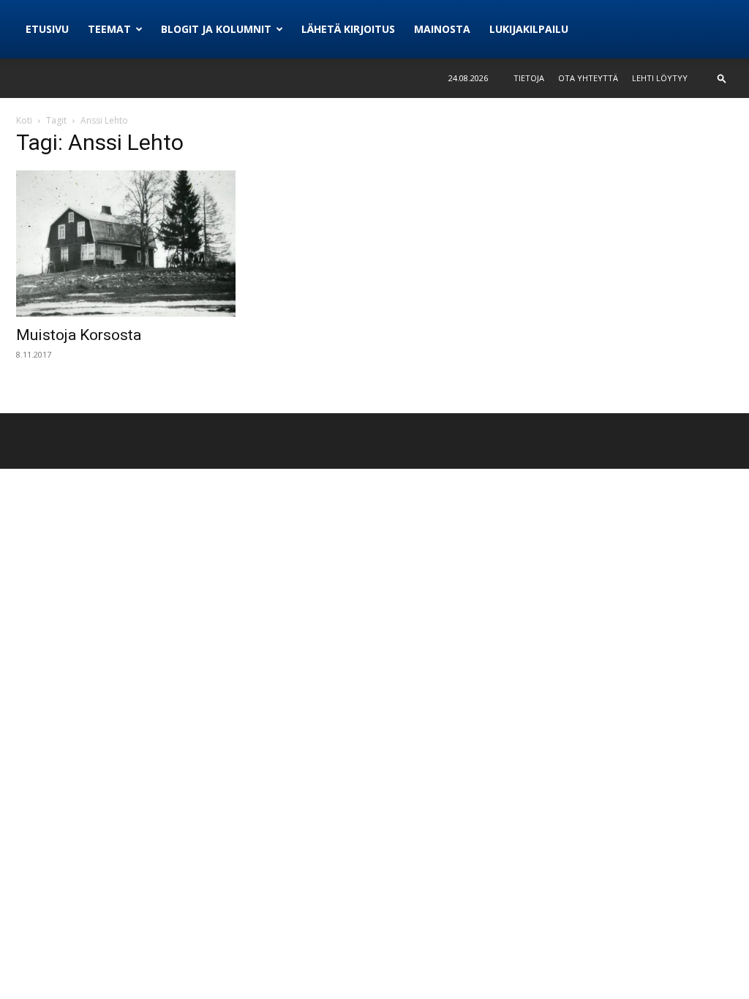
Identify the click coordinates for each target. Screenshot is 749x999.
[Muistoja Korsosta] (126, 243)
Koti (24, 120)
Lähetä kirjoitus (348, 29)
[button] (722, 77)
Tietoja (528, 77)
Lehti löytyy (660, 77)
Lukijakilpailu (528, 29)
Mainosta (442, 29)
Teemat (109, 29)
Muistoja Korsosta (78, 335)
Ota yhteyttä (588, 77)
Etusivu (47, 29)
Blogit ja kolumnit (216, 29)
